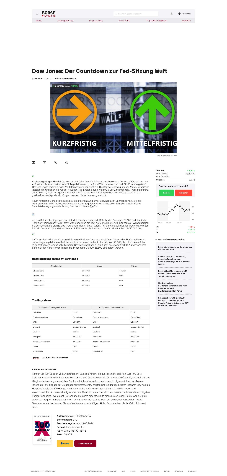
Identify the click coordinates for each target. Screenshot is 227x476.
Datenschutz (112, 471)
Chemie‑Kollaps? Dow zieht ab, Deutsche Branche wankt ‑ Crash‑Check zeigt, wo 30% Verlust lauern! (174, 260)
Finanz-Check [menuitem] (96, 20)
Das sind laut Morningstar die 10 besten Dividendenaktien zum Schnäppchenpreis (172, 273)
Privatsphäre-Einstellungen (149, 471)
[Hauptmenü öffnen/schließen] (37, 13)
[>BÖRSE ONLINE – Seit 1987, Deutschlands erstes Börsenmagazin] (48, 13)
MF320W (134, 322)
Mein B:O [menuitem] (186, 20)
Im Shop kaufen (85, 443)
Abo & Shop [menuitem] (124, 20)
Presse (132, 471)
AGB (123, 471)
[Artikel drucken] (44, 162)
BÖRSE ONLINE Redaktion (57, 358)
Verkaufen (183, 193)
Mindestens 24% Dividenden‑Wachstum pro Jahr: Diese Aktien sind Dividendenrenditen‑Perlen (172, 287)
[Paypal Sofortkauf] (65, 443)
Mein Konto (186, 13)
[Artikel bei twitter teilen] (67, 162)
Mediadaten (192, 471)
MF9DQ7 (76, 322)
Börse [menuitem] (39, 20)
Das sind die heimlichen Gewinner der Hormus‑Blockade (175, 248)
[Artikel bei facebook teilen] (56, 162)
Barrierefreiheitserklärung (93, 471)
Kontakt (167, 471)
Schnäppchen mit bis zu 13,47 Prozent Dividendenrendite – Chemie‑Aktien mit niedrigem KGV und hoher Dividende (173, 302)
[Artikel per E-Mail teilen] (33, 162)
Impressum (179, 471)
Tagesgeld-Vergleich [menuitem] (156, 20)
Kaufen (166, 193)
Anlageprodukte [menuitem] (65, 20)
